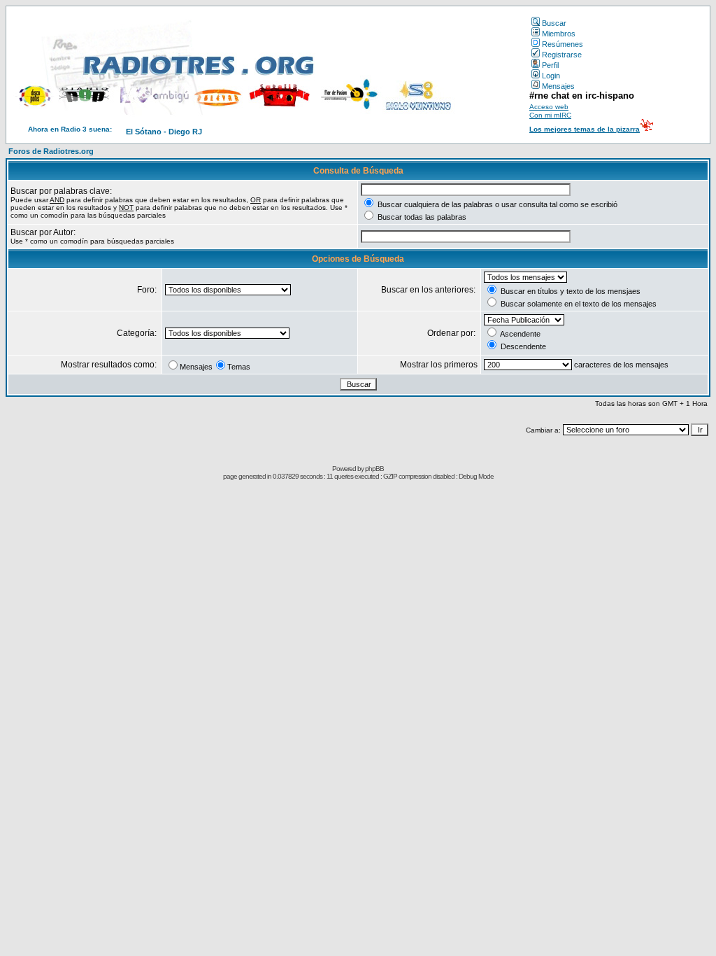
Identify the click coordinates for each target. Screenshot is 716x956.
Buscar (554, 23)
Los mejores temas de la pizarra (584, 129)
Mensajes (558, 86)
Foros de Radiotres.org (51, 151)
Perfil (550, 65)
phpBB (374, 468)
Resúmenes (562, 44)
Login (551, 75)
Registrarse (562, 54)
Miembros (558, 33)
